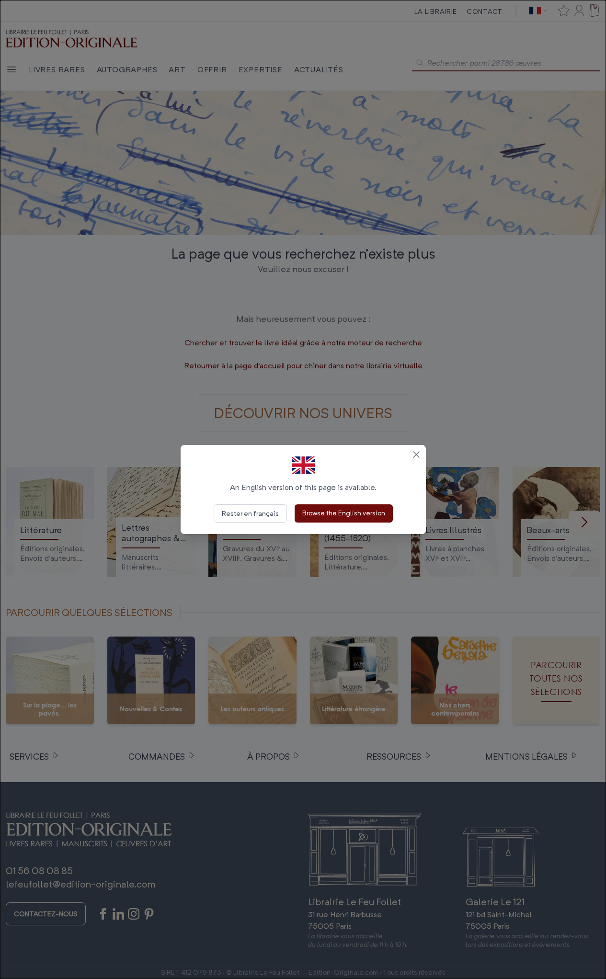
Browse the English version (343, 513)
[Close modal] (416, 454)
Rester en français (250, 513)
